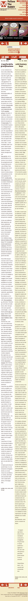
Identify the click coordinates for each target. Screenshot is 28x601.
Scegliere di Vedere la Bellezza (7, 240)
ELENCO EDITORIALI (14, 50)
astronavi (18, 192)
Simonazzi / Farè (23, 592)
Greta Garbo (5, 123)
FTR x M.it (23, 14)
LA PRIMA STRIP (13, 52)
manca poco (20, 200)
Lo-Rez (2, 488)
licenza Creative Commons (21, 594)
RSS (19, 587)
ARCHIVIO (23, 3)
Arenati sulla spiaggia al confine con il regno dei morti (7, 107)
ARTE (24, 12)
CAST (24, 5)
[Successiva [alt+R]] (23, 43)
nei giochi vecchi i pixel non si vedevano (6, 243)
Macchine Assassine (20, 191)
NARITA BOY (4, 315)
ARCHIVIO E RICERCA (14, 49)
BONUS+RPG (22, 10)
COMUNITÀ (22, 7)
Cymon (16, 577)
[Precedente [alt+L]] (4, 43)
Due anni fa (4, 156)
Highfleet (6, 317)
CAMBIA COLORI (23, 1)
